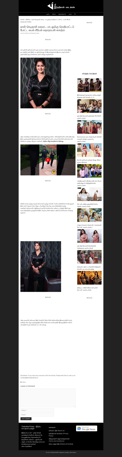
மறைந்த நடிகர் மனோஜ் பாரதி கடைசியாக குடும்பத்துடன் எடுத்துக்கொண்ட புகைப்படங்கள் (89, 183)
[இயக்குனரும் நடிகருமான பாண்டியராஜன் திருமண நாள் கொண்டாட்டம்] (89, 85)
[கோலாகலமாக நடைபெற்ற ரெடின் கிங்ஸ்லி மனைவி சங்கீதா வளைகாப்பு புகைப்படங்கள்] (89, 127)
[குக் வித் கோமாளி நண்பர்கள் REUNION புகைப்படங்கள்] (89, 106)
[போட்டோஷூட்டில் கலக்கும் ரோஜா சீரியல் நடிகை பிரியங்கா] (89, 150)
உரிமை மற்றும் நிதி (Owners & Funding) (61, 444)
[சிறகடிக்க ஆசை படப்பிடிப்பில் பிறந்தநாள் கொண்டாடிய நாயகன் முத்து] (89, 257)
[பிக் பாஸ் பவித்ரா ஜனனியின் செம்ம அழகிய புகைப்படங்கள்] (89, 194)
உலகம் (70, 14)
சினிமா (54, 14)
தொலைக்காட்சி (62, 14)
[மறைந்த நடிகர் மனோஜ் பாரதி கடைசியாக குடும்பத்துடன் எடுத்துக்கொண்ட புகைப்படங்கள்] (89, 171)
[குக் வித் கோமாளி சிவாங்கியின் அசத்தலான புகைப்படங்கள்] (89, 236)
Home (22, 19)
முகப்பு (48, 14)
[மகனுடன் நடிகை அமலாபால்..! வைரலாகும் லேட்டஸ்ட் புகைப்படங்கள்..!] (89, 215)
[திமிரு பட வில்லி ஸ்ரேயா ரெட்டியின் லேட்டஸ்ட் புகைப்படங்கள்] (89, 278)
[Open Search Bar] (75, 14)
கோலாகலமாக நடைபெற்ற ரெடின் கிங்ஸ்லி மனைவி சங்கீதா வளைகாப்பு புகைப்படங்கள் (89, 139)
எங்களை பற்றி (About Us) (57, 430)
